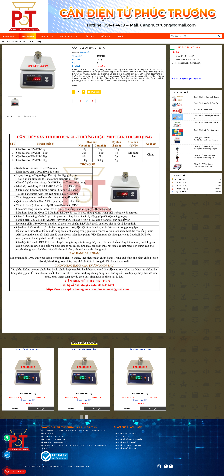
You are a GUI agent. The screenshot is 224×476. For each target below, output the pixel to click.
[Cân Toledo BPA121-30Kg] (15, 102)
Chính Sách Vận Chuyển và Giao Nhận (128, 445)
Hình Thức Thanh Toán (203, 110)
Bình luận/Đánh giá (26, 116)
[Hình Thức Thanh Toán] (177, 111)
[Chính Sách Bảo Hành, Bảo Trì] (177, 125)
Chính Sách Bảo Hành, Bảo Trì (206, 123)
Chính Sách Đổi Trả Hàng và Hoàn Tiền (128, 439)
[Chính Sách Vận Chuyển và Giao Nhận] (177, 117)
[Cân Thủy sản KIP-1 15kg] (84, 371)
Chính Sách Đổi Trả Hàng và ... (206, 130)
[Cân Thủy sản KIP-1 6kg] (140, 371)
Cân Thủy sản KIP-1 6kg (140, 349)
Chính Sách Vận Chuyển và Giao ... (207, 116)
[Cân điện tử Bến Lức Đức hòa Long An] (177, 149)
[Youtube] (159, 466)
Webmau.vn (85, 466)
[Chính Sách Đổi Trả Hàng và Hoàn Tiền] (177, 132)
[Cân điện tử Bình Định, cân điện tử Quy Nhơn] (177, 158)
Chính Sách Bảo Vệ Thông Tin (206, 103)
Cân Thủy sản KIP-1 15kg (84, 349)
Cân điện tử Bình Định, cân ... (205, 155)
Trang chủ (9, 36)
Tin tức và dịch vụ (68, 36)
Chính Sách (89, 36)
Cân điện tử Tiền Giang (203, 164)
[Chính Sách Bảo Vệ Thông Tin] (177, 105)
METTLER (101, 56)
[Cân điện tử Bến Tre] (177, 140)
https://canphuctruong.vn (57, 442)
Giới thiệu (105, 36)
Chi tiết (9, 116)
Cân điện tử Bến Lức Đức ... (205, 146)
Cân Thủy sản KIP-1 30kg (28, 349)
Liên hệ (120, 36)
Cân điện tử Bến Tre (202, 138)
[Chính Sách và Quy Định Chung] (177, 98)
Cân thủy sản (12, 42)
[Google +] (171, 466)
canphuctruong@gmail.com (55, 439)
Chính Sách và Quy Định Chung (206, 97)
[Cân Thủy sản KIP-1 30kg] (28, 371)
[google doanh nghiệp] (166, 466)
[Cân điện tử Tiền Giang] (177, 167)
